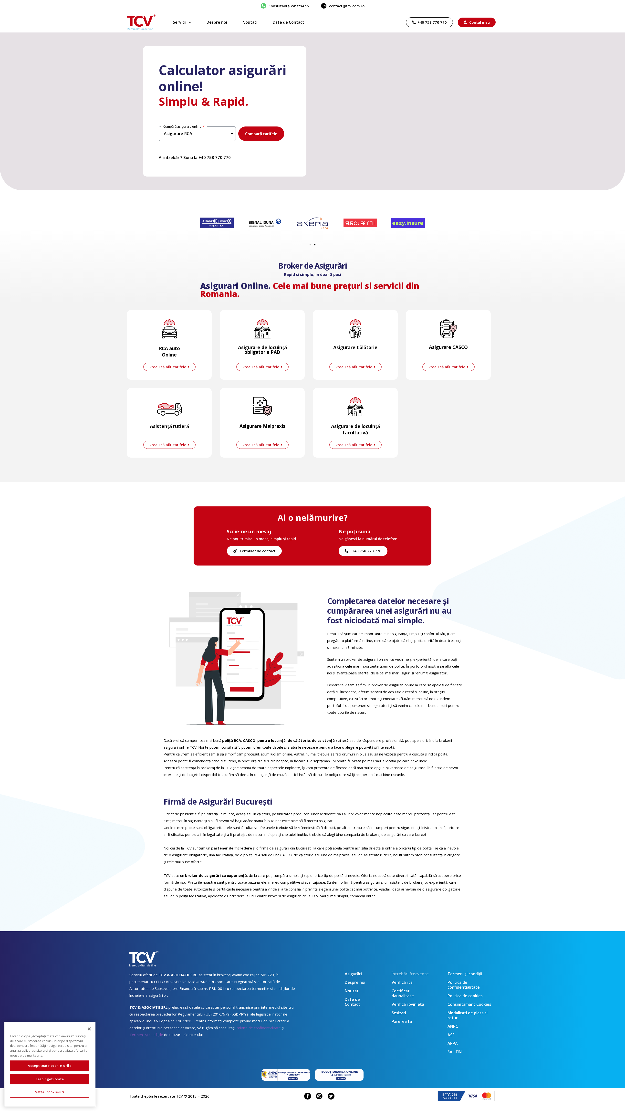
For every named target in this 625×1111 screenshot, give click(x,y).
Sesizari (399, 1012)
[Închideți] (89, 1029)
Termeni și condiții (465, 973)
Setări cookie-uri (49, 1092)
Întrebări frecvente (410, 973)
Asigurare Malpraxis (262, 426)
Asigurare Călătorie (355, 347)
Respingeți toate (50, 1079)
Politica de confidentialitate (464, 985)
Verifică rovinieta (408, 1004)
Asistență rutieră (169, 426)
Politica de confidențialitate (258, 1027)
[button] (310, 244)
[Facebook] (307, 1096)
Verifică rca (402, 982)
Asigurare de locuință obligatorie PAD (262, 349)
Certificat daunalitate (403, 993)
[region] (49, 1064)
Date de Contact (288, 22)
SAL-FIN (455, 1051)
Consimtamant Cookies (469, 1004)
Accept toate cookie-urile (49, 1065)
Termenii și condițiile (146, 1034)
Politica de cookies (465, 995)
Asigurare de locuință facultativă (355, 429)
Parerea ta (402, 1021)
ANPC (453, 1026)
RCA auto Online (169, 351)
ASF (451, 1034)
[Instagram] (319, 1096)
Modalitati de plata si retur (468, 1015)
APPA (453, 1043)
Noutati (249, 22)
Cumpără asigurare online (182, 126)
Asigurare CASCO (448, 347)
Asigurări (353, 973)
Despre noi (217, 22)
